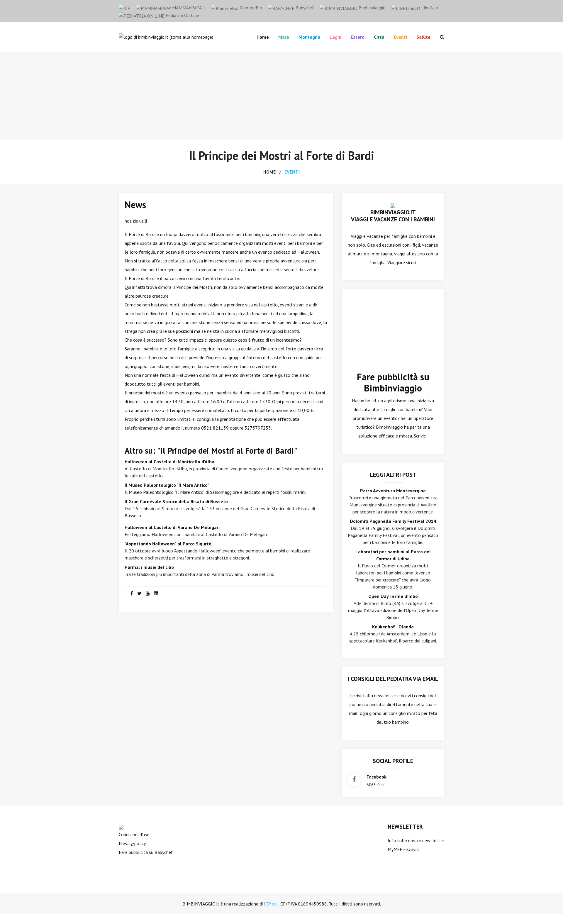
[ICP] (124, 8)
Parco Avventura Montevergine (393, 491)
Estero (357, 37)
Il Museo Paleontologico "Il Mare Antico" (167, 485)
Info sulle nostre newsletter (416, 840)
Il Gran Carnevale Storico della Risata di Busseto (176, 501)
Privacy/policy (132, 843)
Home (263, 37)
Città (379, 37)
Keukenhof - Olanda (393, 627)
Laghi (335, 37)
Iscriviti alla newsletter (373, 695)
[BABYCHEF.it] (121, 827)
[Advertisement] (281, 96)
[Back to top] (549, 900)
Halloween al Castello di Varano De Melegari (172, 527)
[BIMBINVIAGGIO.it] (393, 205)
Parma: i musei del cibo (149, 567)
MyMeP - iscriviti (403, 849)
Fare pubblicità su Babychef (146, 852)
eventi (292, 172)
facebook (376, 777)
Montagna (309, 37)
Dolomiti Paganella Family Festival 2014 (393, 521)
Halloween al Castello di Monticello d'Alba (169, 461)
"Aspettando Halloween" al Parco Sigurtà (168, 544)
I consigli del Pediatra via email (393, 679)
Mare (283, 37)
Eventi (400, 37)
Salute (423, 37)
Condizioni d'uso (134, 834)
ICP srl (270, 904)
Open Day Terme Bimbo (393, 596)
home (269, 172)
